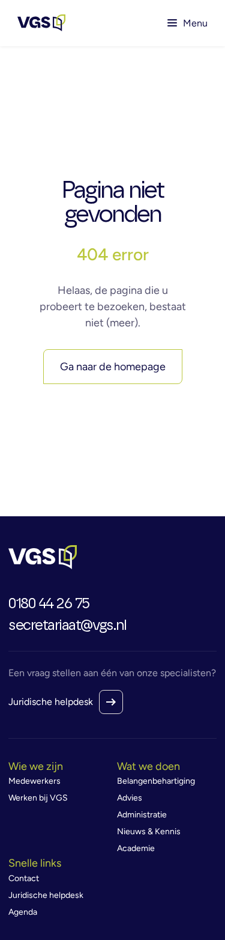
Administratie (142, 815)
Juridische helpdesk (50, 701)
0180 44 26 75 (48, 604)
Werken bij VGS (38, 798)
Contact (23, 878)
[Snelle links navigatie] (57, 863)
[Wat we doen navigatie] (166, 767)
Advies (129, 798)
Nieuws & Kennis (149, 831)
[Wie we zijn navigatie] (57, 767)
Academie (136, 848)
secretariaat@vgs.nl (67, 625)
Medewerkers (34, 781)
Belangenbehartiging (156, 781)
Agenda (22, 912)
